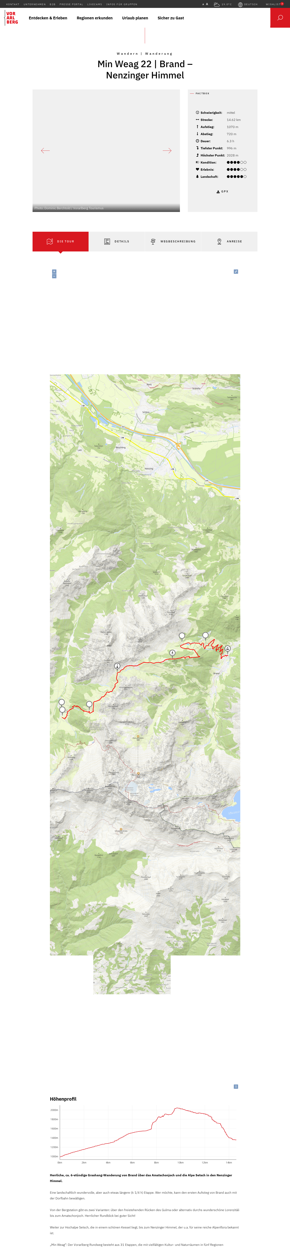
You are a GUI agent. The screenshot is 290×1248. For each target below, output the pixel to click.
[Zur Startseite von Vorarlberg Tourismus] (11, 18)
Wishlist (274, 4)
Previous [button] (45, 151)
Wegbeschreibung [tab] (177, 241)
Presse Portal (71, 4)
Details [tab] (121, 241)
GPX (224, 191)
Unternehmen (35, 4)
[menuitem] (48, 18)
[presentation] (61, 241)
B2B (53, 4)
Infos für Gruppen (122, 4)
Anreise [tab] (234, 241)
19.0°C (227, 4)
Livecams (94, 4)
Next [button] (167, 151)
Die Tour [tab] (65, 241)
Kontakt (13, 4)
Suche (280, 18)
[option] (106, 150)
